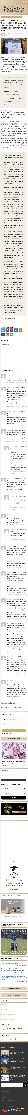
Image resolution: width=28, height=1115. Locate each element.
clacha (9, 430)
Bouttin (9, 656)
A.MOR (9, 387)
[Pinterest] (11, 330)
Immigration (19, 16)
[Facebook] (7, 330)
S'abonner (4, 1097)
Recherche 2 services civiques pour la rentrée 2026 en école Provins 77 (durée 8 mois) (14, 977)
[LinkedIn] (16, 330)
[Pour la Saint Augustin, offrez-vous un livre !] (5, 1072)
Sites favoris (6, 1017)
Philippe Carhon (11, 33)
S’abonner (5, 1009)
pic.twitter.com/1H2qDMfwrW (11, 94)
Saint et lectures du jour (9, 1014)
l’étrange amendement (11, 57)
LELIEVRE (10, 411)
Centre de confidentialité (9, 1019)
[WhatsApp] (11, 334)
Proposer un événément (14, 995)
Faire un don (6, 1007)
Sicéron (9, 478)
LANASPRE (10, 680)
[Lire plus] (17, 765)
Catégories (5, 1012)
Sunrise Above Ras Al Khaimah (10, 963)
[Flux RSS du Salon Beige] (15, 1039)
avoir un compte (11, 707)
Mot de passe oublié (21, 727)
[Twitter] (3, 330)
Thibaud (12, 496)
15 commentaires (10, 35)
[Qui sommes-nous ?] (11, 1039)
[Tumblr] (3, 334)
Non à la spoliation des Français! (13, 761)
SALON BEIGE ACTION (14, 738)
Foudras (9, 599)
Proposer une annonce (14, 988)
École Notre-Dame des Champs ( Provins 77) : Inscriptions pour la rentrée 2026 (13, 969)
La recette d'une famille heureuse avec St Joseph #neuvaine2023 (13, 859)
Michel (9, 514)
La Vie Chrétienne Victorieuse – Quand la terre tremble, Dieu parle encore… (18, 1052)
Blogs (4, 1004)
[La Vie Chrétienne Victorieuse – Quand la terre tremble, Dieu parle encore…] (5, 1056)
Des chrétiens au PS (6, 344)
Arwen (12, 446)
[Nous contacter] (12, 1039)
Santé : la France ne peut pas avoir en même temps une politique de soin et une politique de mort (18, 1077)
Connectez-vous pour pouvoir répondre (17, 382)
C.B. (8, 623)
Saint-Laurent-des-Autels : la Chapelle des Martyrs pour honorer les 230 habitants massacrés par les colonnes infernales (17, 1061)
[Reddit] (20, 330)
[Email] (7, 334)
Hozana (14, 861)
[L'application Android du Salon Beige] (17, 1039)
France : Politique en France (9, 16)
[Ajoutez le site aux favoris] (14, 1039)
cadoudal (9, 374)
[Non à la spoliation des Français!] (14, 758)
